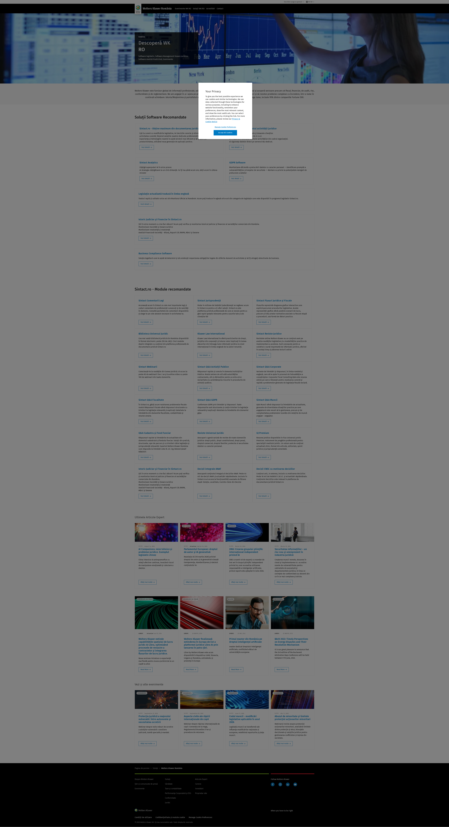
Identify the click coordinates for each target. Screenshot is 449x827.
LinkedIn (288, 784)
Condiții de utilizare (143, 817)
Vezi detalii (145, 147)
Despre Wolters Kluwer (144, 779)
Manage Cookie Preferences (225, 127)
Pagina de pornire (142, 768)
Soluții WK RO (199, 8)
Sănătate (168, 784)
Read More (144, 670)
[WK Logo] (143, 810)
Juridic (167, 803)
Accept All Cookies (225, 133)
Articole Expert (201, 779)
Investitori (199, 788)
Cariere (198, 784)
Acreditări (210, 8)
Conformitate (170, 798)
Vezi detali (235, 179)
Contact (220, 8)
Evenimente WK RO (183, 8)
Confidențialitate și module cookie (170, 817)
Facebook (273, 784)
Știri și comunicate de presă (146, 784)
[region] (225, 111)
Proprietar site (201, 793)
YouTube (295, 784)
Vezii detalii (145, 204)
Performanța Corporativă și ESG (178, 793)
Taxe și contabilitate (173, 788)
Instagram (280, 784)
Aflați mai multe (146, 582)
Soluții (155, 768)
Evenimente (140, 788)
